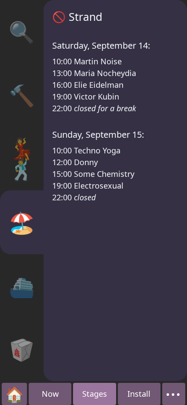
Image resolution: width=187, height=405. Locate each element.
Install (138, 393)
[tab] (21, 31)
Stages (94, 393)
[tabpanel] (115, 190)
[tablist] (21, 190)
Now (50, 393)
